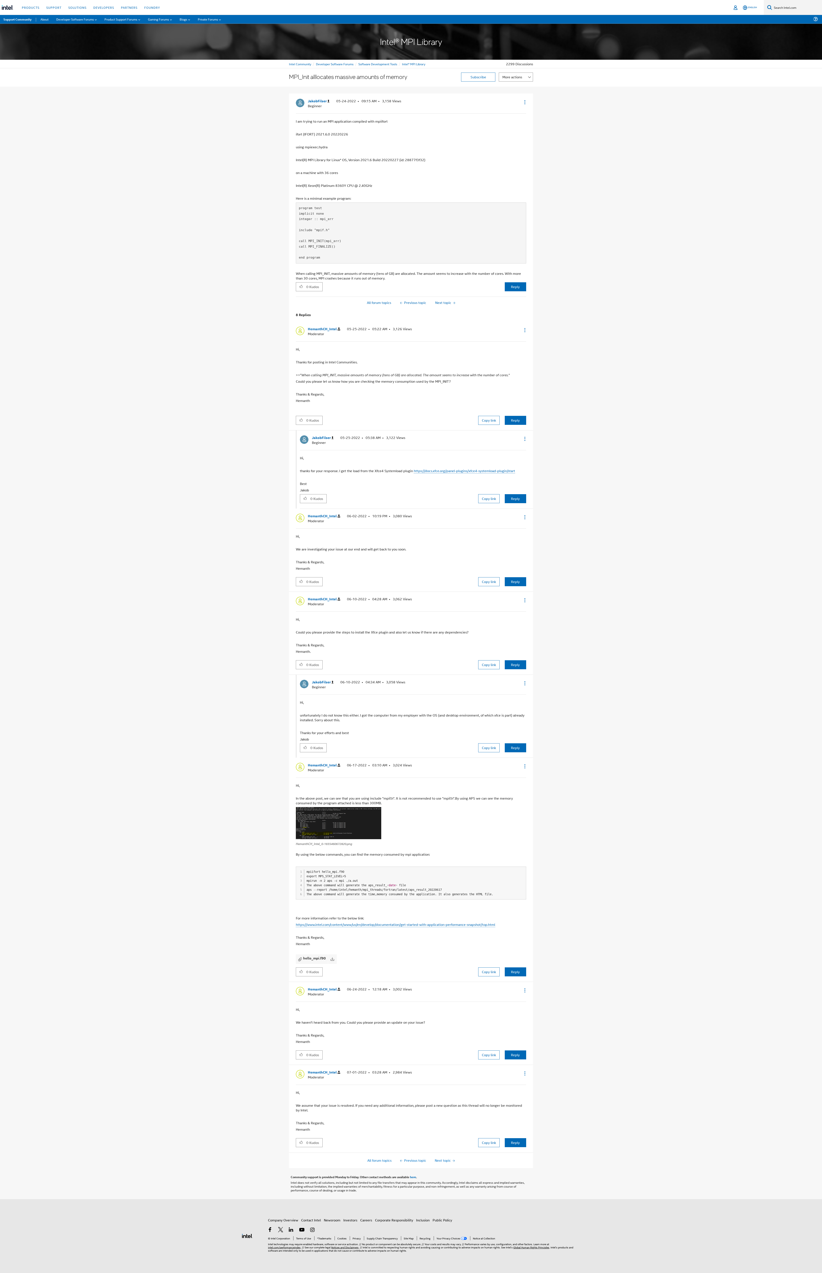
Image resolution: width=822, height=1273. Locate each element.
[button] (524, 102)
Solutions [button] (77, 7)
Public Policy (442, 1220)
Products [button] (30, 7)
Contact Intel (311, 1220)
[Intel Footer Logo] (247, 1235)
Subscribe (478, 76)
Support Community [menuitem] (17, 19)
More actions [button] (512, 76)
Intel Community (300, 64)
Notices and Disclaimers (345, 1247)
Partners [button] (129, 7)
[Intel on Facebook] (270, 1230)
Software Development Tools (377, 64)
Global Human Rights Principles (531, 1247)
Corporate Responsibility (394, 1220)
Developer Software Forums (335, 64)
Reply (515, 286)
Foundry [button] (152, 7)
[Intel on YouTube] (301, 1230)
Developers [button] (103, 7)
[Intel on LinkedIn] (291, 1230)
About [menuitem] (44, 19)
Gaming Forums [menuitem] (158, 19)
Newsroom (332, 1220)
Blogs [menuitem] (183, 19)
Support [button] (53, 7)
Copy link (489, 420)
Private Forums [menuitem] (208, 19)
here (413, 1177)
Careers (366, 1220)
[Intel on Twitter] (280, 1230)
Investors (350, 1220)
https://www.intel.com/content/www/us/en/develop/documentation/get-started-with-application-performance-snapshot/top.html (395, 924)
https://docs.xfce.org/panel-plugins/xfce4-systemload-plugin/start (464, 470)
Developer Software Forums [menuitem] (75, 19)
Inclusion (423, 1220)
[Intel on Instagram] (312, 1230)
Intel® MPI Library (413, 64)
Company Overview (283, 1220)
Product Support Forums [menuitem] (120, 19)
